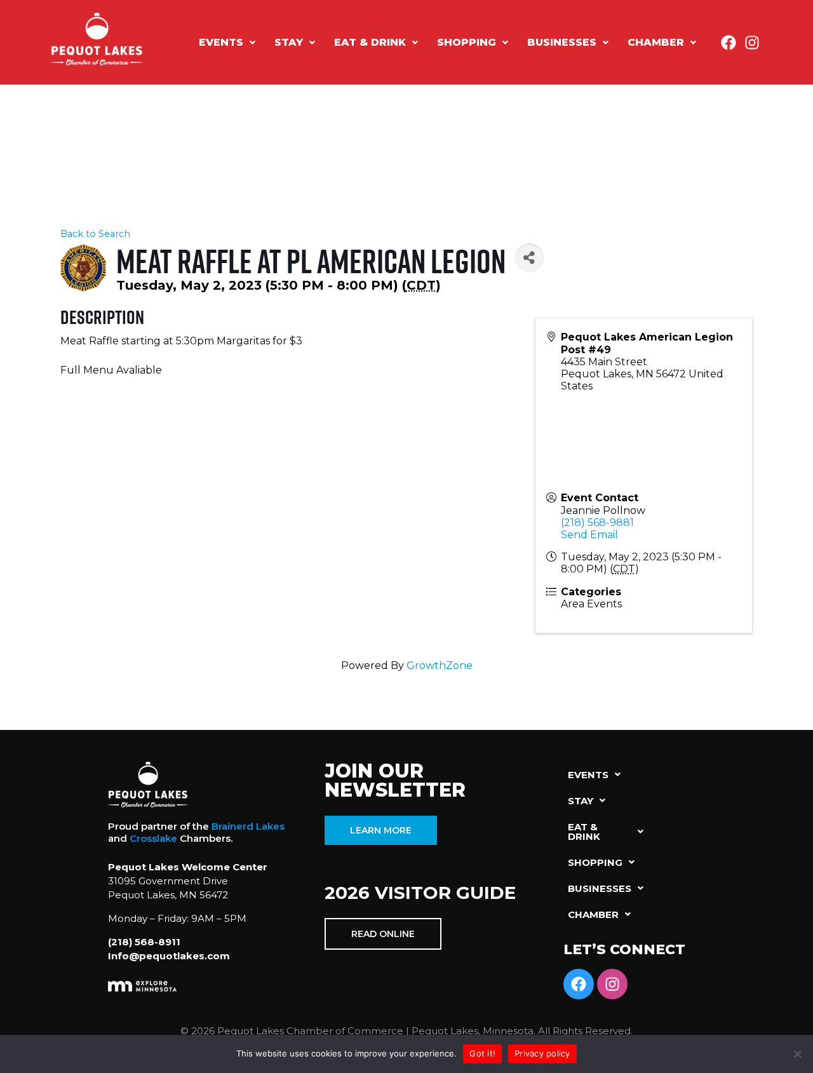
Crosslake (153, 838)
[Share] (529, 257)
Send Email (589, 535)
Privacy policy (542, 1053)
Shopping (466, 42)
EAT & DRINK (370, 42)
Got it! (482, 1053)
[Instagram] (752, 42)
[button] (227, 42)
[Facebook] (728, 42)
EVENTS (221, 42)
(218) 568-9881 (597, 522)
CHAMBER (656, 42)
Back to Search (95, 234)
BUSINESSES (561, 42)
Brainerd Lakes (248, 826)
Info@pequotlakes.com (169, 956)
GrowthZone (439, 665)
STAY (288, 42)
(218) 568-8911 (144, 942)
